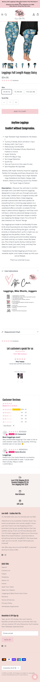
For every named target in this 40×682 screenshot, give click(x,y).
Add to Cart (20, 111)
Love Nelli (9, 673)
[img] (20, 351)
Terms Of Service (8, 600)
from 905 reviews (20, 354)
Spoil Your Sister (8, 587)
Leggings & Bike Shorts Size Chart (14, 593)
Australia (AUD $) (9, 668)
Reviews (5, 597)
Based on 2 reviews (10, 406)
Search (4, 567)
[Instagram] (5, 555)
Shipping (5, 577)
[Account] (33, 14)
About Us (5, 580)
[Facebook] (2, 555)
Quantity (5, 98)
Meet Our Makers (8, 590)
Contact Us (6, 570)
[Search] (7, 14)
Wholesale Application (10, 606)
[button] (6, 80)
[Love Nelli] (20, 14)
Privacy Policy (7, 603)
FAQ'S (4, 574)
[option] (20, 41)
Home (4, 584)
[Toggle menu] (2, 14)
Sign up (7, 640)
